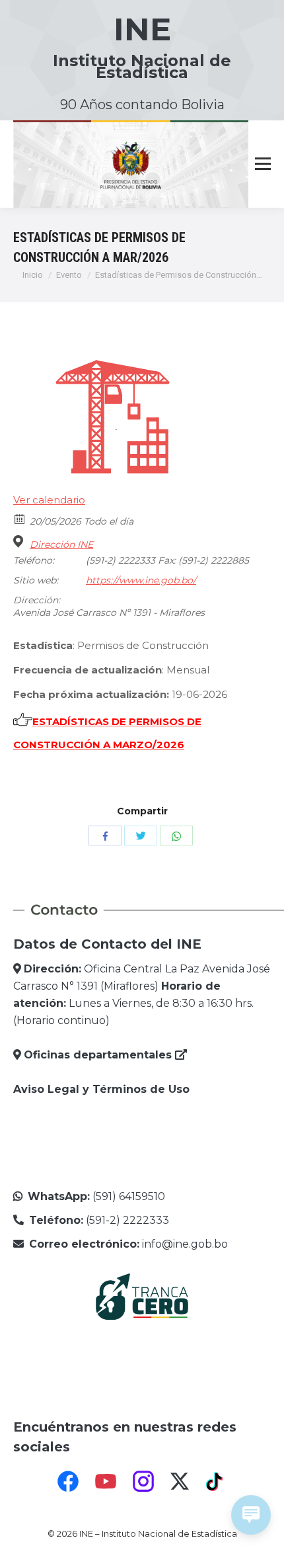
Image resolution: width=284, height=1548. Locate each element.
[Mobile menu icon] (263, 164)
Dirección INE (61, 544)
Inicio (32, 275)
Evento (69, 275)
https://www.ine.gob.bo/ (141, 580)
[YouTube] (105, 1481)
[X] (179, 1481)
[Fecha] (20, 518)
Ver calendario (49, 500)
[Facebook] (68, 1481)
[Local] (20, 541)
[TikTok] (216, 1481)
